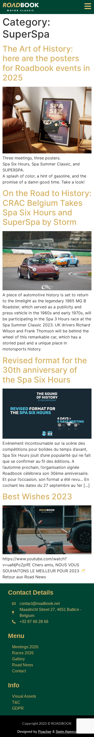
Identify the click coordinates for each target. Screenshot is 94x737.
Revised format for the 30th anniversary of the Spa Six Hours (45, 370)
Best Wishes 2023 (37, 496)
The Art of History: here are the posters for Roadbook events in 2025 (46, 63)
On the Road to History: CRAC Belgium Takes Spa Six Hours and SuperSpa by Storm (47, 207)
